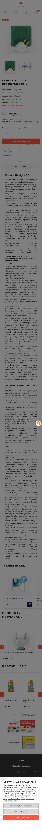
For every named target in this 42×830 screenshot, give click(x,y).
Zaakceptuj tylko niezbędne (21, 806)
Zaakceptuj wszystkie (21, 817)
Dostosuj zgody (21, 812)
